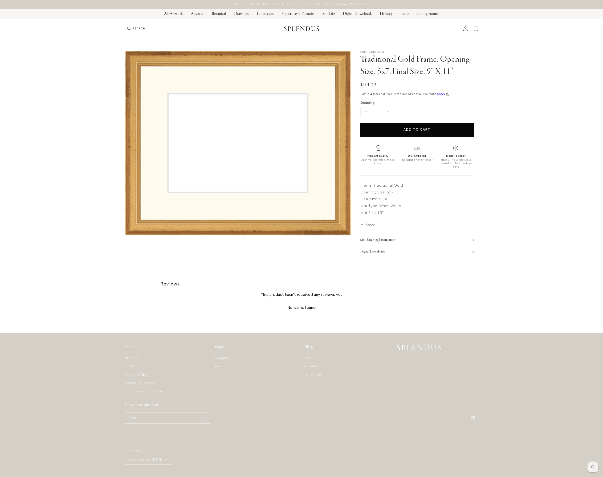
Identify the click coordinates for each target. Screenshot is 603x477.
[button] (136, 29)
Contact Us (314, 366)
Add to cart (416, 129)
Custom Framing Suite (143, 391)
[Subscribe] (204, 418)
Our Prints (133, 366)
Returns (221, 366)
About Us (132, 358)
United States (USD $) (145, 459)
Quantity (367, 102)
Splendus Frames (139, 383)
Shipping (222, 358)
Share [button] (370, 225)
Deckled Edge (137, 375)
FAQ (308, 358)
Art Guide (313, 375)
